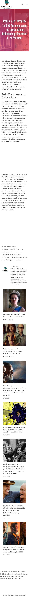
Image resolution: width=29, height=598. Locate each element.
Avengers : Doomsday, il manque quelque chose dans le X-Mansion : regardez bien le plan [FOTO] (14, 549)
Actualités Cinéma (10, 247)
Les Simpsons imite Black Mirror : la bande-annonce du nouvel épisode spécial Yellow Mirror (14, 429)
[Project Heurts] (7, 4)
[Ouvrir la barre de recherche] (22, 4)
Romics (21, 63)
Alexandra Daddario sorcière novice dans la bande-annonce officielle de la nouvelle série (12, 252)
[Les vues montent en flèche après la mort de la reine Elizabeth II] (14, 311)
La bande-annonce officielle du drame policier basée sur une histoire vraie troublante (13, 351)
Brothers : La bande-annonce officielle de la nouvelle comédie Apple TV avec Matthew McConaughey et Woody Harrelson (14, 510)
